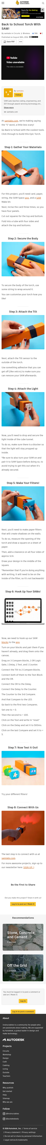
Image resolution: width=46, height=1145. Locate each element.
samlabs (7, 33)
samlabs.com (12, 112)
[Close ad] (42, 10)
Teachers (6, 1076)
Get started (7, 1091)
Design (6, 1058)
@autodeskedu (12, 1118)
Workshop (7, 1054)
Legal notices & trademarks (16, 1140)
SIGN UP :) (28, 867)
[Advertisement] (23, 13)
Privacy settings (29, 1132)
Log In (23, 1001)
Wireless (26, 33)
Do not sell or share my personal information (23, 1136)
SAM (38, 197)
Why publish (8, 1087)
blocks (5, 642)
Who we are (7, 1102)
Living (5, 1069)
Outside (6, 1072)
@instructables (12, 1113)
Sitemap (6, 1098)
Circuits (17, 33)
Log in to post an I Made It (23, 904)
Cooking (6, 1065)
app (27, 197)
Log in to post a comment (23, 1011)
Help (5, 1095)
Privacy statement (12, 1132)
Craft (5, 1061)
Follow (18, 95)
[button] (3, 3)
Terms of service (30, 1128)
